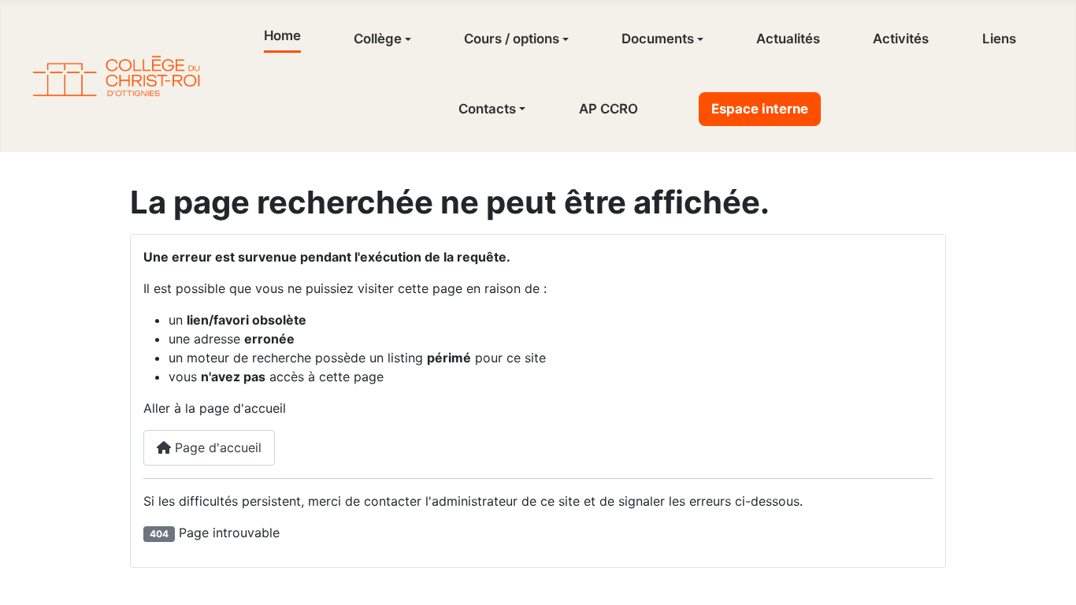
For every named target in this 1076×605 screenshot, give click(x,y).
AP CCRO (608, 109)
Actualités (788, 38)
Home (282, 35)
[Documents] (698, 39)
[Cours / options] (564, 39)
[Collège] (406, 39)
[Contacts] (520, 108)
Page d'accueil (216, 447)
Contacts (487, 109)
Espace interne (759, 109)
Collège (378, 38)
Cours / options (511, 38)
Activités (901, 38)
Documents (657, 38)
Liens (999, 38)
